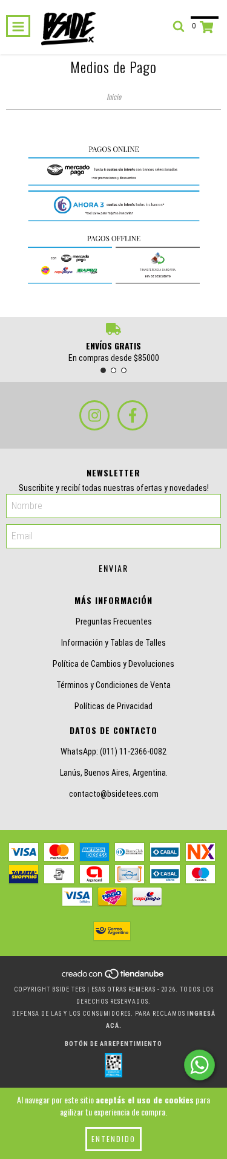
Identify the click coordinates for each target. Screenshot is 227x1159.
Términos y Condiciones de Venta (113, 685)
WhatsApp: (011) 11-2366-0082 (113, 751)
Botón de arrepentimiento (113, 1044)
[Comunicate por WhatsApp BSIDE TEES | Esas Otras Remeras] (199, 1065)
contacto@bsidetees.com (114, 794)
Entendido (113, 1139)
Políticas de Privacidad (113, 706)
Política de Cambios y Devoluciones (113, 664)
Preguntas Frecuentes (114, 621)
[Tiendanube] (113, 977)
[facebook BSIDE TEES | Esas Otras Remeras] (132, 415)
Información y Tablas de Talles (113, 643)
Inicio (114, 96)
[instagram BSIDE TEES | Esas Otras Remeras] (94, 415)
